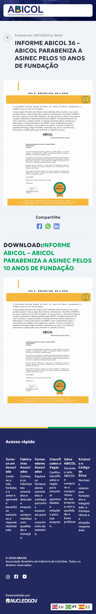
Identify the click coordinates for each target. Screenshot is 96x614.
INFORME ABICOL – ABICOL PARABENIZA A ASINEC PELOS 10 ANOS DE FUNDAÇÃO (47, 256)
